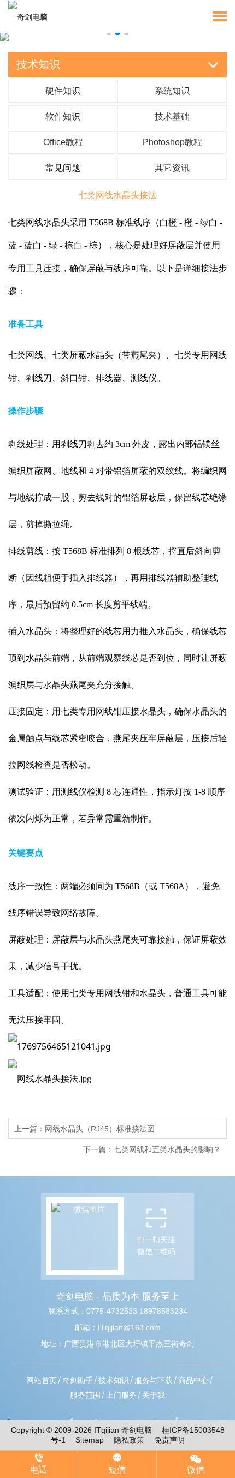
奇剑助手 (77, 1380)
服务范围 (85, 1395)
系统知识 (172, 91)
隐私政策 (129, 1439)
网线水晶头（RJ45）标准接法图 (100, 1128)
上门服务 (121, 1395)
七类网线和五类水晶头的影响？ (167, 1149)
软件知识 (62, 116)
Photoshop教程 (172, 142)
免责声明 (165, 1439)
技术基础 (172, 116)
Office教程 (63, 142)
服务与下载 (153, 1380)
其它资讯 (172, 167)
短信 (117, 1469)
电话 (39, 1469)
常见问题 (62, 167)
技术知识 (113, 1380)
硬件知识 (62, 91)
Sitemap (89, 1439)
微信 (195, 1469)
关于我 (153, 1395)
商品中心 (193, 1380)
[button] (109, 33)
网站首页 (41, 1380)
